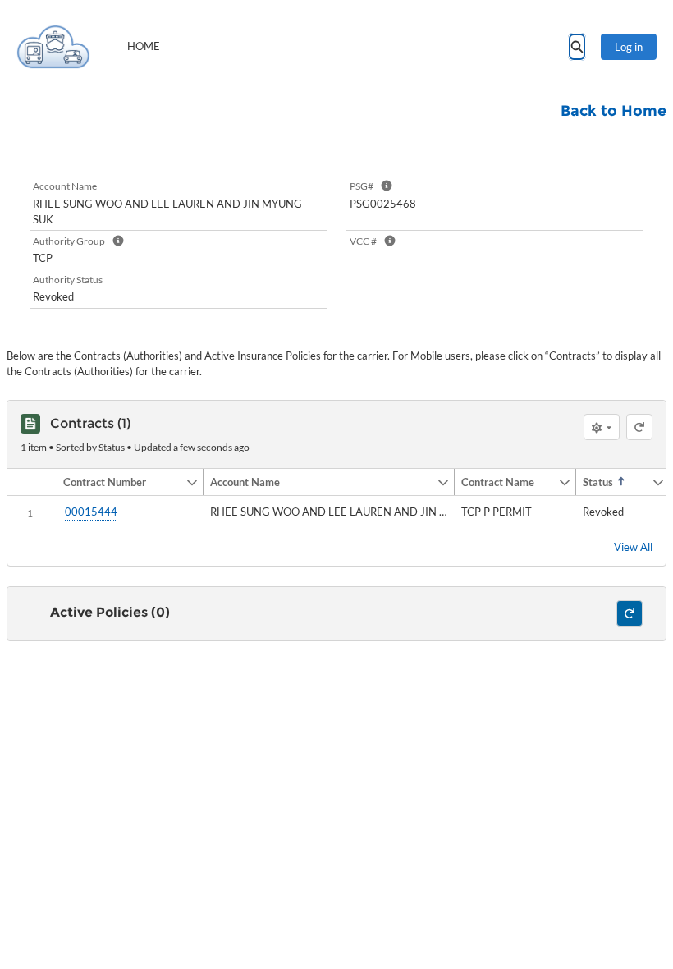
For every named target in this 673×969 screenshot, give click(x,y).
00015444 (91, 511)
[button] (121, 482)
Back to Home (613, 111)
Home (143, 46)
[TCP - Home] (53, 47)
